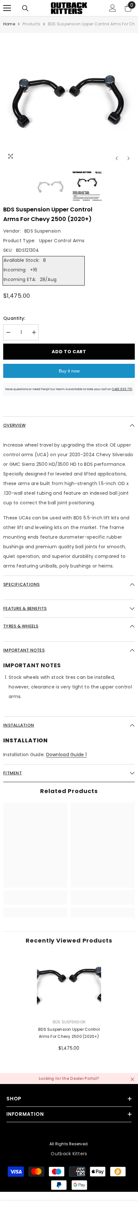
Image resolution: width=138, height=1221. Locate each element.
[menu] (7, 8)
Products (31, 24)
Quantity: (14, 318)
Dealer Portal (83, 1078)
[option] (69, 98)
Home (9, 24)
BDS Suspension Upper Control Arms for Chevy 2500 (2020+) (69, 1033)
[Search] (25, 8)
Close (132, 1079)
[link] (35, 901)
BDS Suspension (42, 231)
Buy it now (69, 370)
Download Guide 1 (66, 754)
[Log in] (112, 8)
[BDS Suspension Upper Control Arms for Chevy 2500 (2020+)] (69, 984)
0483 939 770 (122, 389)
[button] (116, 158)
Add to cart (69, 351)
